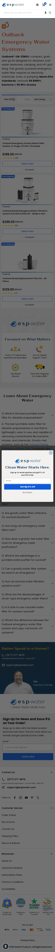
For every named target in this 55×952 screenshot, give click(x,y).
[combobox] (24, 13)
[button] (45, 13)
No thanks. (27, 492)
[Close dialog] (50, 452)
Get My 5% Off (27, 486)
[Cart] (43, 5)
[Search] (50, 13)
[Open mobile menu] (50, 5)
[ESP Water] (13, 5)
